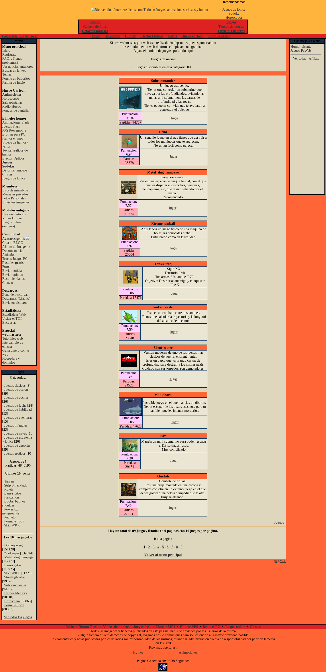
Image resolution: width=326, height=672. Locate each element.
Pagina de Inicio (13, 82)
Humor (130, 36)
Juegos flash (142, 627)
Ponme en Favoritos (16, 78)
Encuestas (9, 322)
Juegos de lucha (15, 405)
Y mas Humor (12, 218)
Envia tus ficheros (14, 302)
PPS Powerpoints (14, 130)
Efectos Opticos (151, 36)
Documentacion (13, 250)
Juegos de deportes (17, 445)
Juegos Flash (11, 126)
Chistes (7, 174)
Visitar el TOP (12, 318)
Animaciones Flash (15, 122)
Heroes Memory (15, 593)
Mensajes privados (15, 194)
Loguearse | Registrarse (19, 36)
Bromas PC (211, 627)
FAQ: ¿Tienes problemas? (12, 60)
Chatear (7, 282)
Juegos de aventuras (18, 417)
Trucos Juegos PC (14, 258)
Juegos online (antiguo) (11, 224)
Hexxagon (11, 497)
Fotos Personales (14, 198)
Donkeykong (13, 545)
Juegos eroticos (15, 453)
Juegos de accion (16, 389)
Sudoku (234, 13)
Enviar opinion (12, 274)
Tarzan (9, 481)
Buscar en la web (14, 70)
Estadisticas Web (14, 314)
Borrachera (12, 601)
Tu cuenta (112, 36)
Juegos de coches (16, 397)
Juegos (279, 522)
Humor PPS (189, 627)
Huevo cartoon (192, 36)
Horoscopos (234, 17)
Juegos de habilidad (18, 409)
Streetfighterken (15, 577)
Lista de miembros (15, 190)
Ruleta (8, 489)
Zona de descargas (15, 294)
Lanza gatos (12, 493)
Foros (172, 36)
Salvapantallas (12, 102)
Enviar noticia (12, 270)
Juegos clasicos (15, 385)
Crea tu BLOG (12, 242)
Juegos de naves (15, 433)
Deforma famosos (14, 170)
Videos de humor (116, 627)
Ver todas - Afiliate (306, 58)
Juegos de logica (233, 9)
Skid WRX (12, 525)
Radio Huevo (11, 106)
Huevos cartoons (14, 214)
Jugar (174, 118)
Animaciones (188, 652)
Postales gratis (219, 36)
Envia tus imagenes (15, 202)
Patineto (10, 517)
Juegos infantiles (15, 425)
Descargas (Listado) (16, 298)
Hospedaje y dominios (11, 360)
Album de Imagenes (16, 246)
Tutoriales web (12, 338)
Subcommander (15, 585)
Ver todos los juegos (18, 617)
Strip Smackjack (15, 485)
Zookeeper (11, 553)
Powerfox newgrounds (11, 511)
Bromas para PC (13, 134)
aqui (190, 51)
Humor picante (301, 46)
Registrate (9, 54)
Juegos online (235, 627)
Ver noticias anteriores (17, 66)
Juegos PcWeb (301, 50)
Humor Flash (88, 627)
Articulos (8, 254)
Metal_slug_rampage (18, 557)
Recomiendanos (13, 278)
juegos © (279, 561)
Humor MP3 (165, 627)
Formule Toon (14, 521)
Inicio (96, 36)
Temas (6, 74)
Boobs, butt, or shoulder (13, 503)
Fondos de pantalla (15, 110)
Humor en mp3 (13, 138)
